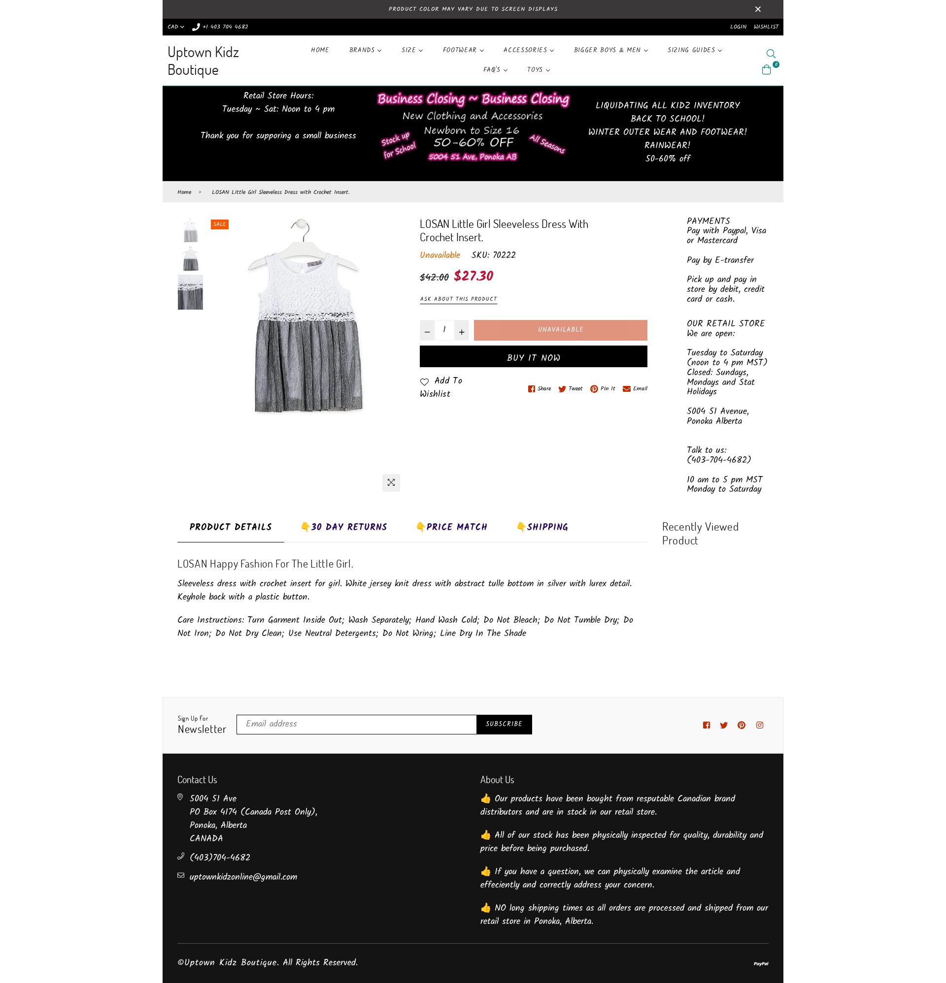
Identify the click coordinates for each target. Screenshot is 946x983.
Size (410, 50)
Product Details (231, 528)
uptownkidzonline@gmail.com (243, 877)
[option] (305, 316)
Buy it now (534, 358)
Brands (363, 50)
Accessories (527, 50)
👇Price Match (451, 528)
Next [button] (392, 357)
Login (738, 27)
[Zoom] (391, 483)
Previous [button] (218, 357)
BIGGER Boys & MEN (609, 50)
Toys (536, 70)
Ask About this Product (458, 299)
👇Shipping (542, 528)
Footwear (461, 50)
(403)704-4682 (220, 858)
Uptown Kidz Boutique (203, 60)
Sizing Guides (693, 50)
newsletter (202, 725)
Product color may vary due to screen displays (473, 9)
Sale (219, 224)
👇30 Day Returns (343, 528)
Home (320, 50)
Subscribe (504, 724)
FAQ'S (493, 70)
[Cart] (766, 70)
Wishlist (766, 27)
